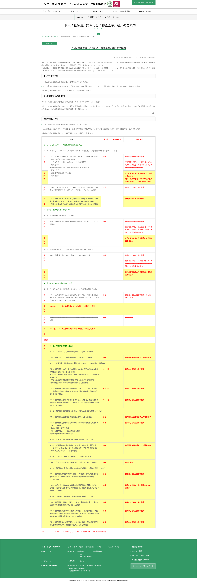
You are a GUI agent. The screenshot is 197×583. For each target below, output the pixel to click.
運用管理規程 (90, 547)
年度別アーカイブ (94, 17)
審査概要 (71, 551)
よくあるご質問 (137, 551)
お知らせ (80, 17)
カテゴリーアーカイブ (113, 17)
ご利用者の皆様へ (144, 11)
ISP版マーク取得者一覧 (77, 568)
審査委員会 (98, 551)
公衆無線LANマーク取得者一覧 (79, 571)
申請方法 (81, 561)
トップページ (45, 36)
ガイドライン (101, 547)
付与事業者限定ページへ (144, 3)
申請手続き (71, 561)
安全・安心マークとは (75, 547)
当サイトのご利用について (140, 555)
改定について (84, 554)
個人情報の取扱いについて (140, 560)
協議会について (114, 547)
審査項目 (81, 551)
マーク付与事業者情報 (50, 565)
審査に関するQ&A (86, 556)
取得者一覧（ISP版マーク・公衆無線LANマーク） (85, 565)
